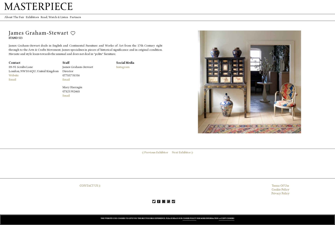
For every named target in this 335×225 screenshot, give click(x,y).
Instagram (122, 67)
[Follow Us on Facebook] (158, 201)
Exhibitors (32, 17)
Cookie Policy (280, 189)
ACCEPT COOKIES (226, 218)
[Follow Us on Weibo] (173, 201)
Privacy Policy (280, 193)
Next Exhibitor (181, 152)
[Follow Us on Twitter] (153, 201)
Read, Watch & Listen (54, 17)
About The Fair (14, 17)
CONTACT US (89, 186)
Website (14, 75)
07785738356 (71, 75)
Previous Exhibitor (156, 152)
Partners (75, 17)
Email (12, 79)
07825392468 (71, 91)
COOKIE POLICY (189, 218)
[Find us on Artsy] (168, 201)
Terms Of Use (280, 186)
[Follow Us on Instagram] (163, 201)
